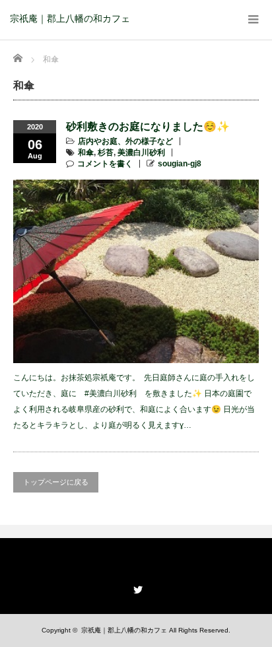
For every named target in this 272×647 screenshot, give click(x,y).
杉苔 (106, 152)
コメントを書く (105, 163)
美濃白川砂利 (141, 152)
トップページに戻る (55, 482)
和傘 (86, 152)
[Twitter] (136, 587)
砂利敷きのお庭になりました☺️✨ (148, 126)
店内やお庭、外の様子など (125, 141)
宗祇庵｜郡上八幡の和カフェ (70, 18)
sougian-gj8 (179, 163)
